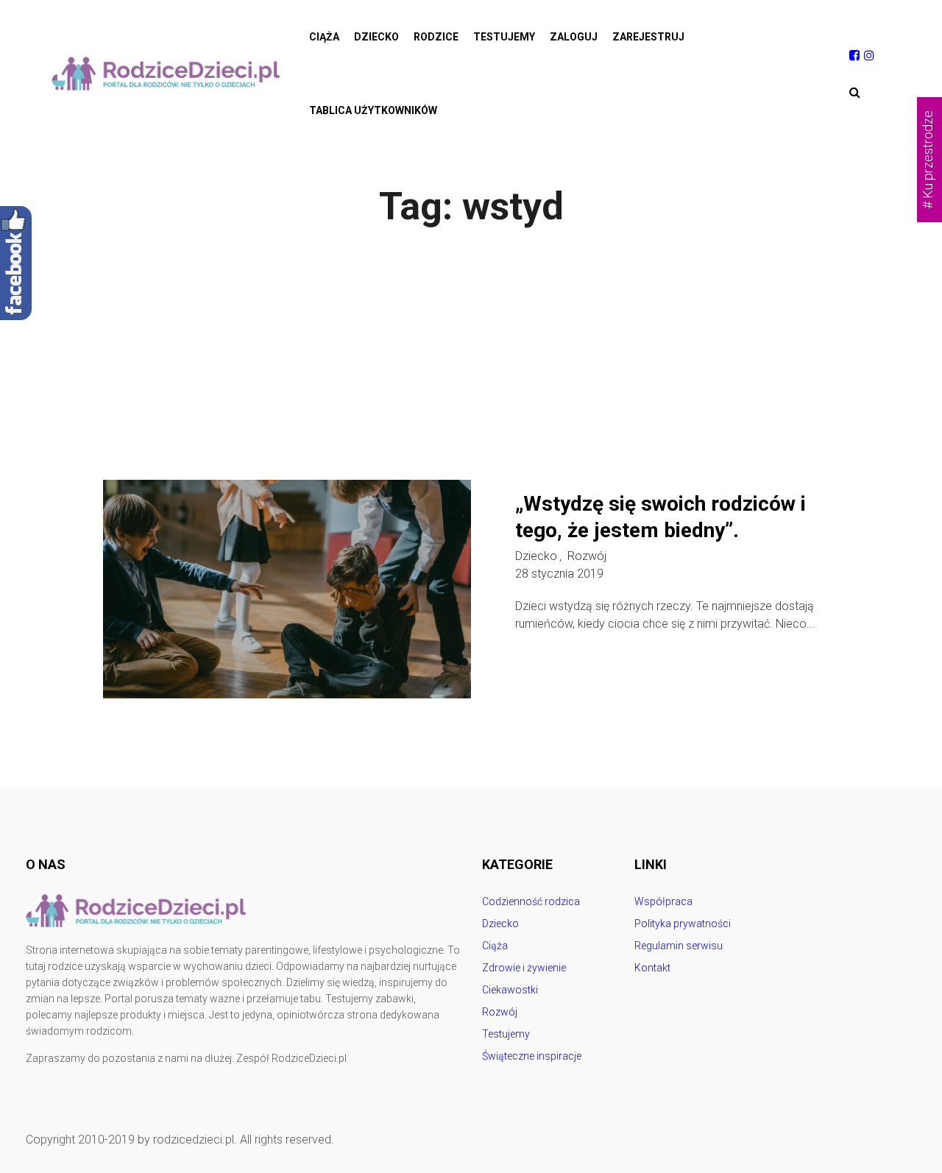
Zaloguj (574, 37)
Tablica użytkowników (373, 110)
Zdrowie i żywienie (524, 968)
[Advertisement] (471, 369)
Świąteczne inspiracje (531, 1056)
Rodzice (436, 37)
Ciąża (324, 37)
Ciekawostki (510, 990)
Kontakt (652, 968)
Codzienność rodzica (531, 901)
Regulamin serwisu (678, 945)
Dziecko (376, 37)
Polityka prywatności (682, 923)
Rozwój (586, 556)
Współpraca (663, 901)
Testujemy (504, 37)
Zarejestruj (648, 37)
